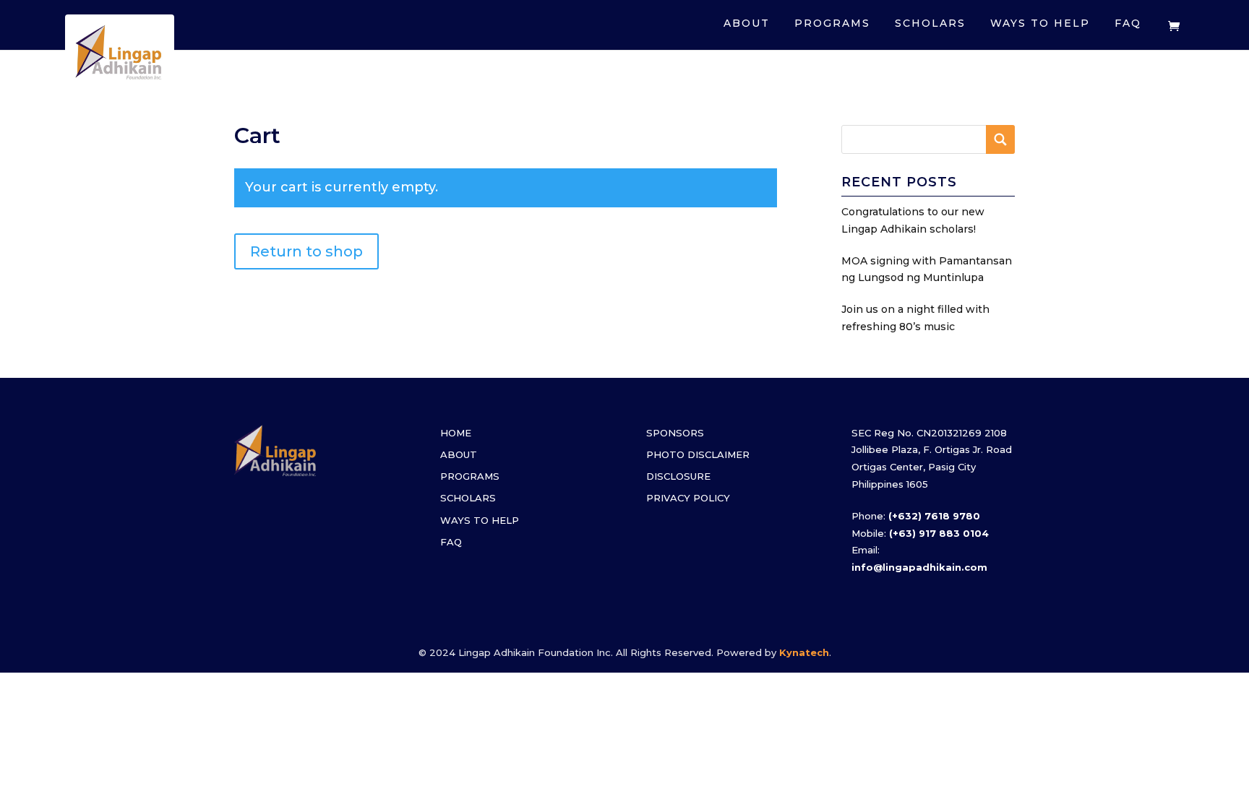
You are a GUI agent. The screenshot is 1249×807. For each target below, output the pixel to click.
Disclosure (678, 476)
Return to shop (306, 251)
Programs (832, 23)
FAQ (1128, 23)
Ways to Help (1040, 23)
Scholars (930, 23)
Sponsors (675, 433)
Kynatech (804, 652)
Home (455, 433)
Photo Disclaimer (698, 454)
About (747, 23)
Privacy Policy (688, 498)
